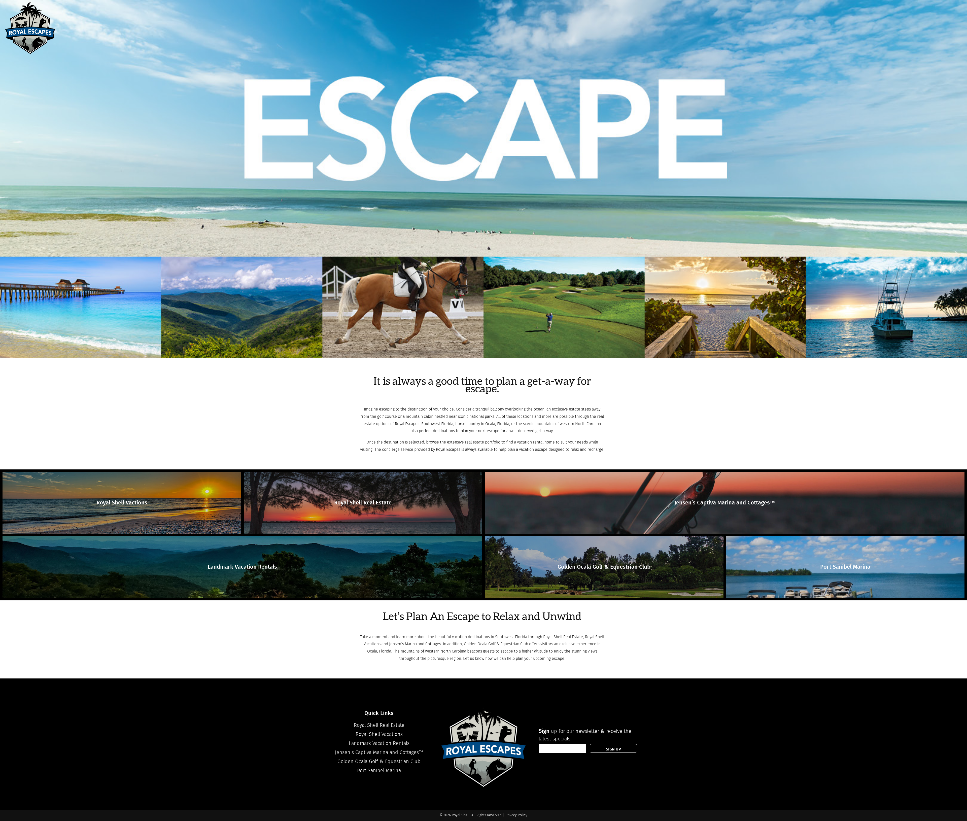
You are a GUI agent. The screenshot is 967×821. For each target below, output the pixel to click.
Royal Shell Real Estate (379, 725)
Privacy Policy (516, 815)
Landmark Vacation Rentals (379, 743)
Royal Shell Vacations (379, 734)
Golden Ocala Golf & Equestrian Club (379, 761)
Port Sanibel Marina (379, 770)
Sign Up (613, 749)
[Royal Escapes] (30, 28)
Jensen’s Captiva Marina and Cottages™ (379, 752)
